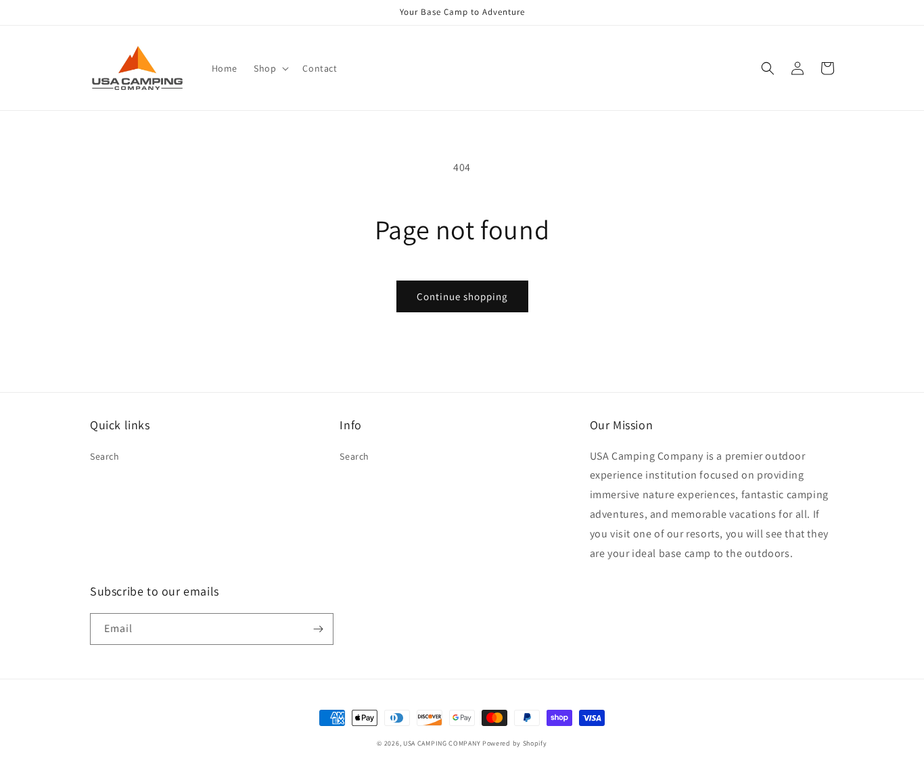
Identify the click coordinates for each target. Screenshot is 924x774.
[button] (270, 68)
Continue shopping (462, 296)
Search (105, 456)
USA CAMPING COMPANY (441, 743)
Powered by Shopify (514, 743)
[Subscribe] (318, 629)
